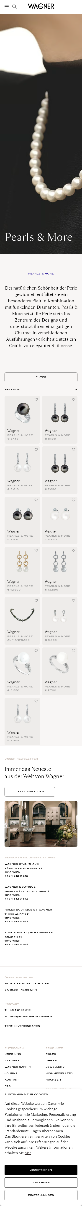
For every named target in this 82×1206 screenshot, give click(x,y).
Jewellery (55, 1066)
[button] (36, 399)
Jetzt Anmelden (30, 791)
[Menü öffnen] (7, 6)
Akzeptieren (41, 1170)
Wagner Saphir (18, 1066)
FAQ (8, 1086)
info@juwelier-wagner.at (31, 1016)
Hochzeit (54, 1079)
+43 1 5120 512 (19, 1010)
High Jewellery (59, 1073)
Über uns (13, 1054)
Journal (12, 1073)
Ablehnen (41, 1182)
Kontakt (12, 1079)
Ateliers (12, 1060)
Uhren (51, 1060)
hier (28, 1152)
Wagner (13, 430)
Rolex (51, 1054)
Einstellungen (41, 1195)
